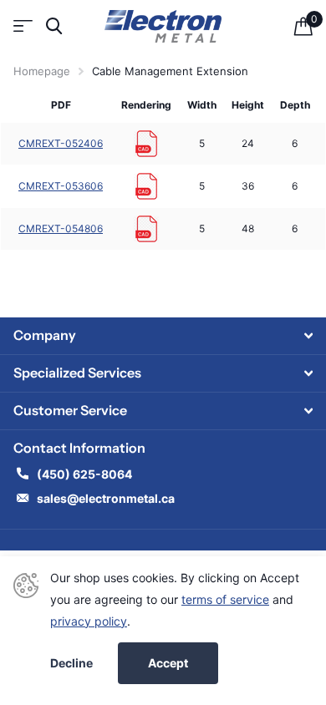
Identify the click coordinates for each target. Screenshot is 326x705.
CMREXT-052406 (60, 143)
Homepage (41, 71)
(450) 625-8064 (86, 474)
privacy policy (88, 621)
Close (163, 335)
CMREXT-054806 (60, 228)
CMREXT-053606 (60, 186)
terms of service (225, 599)
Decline (71, 663)
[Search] (54, 26)
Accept (168, 663)
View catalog (23, 26)
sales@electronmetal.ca (106, 498)
